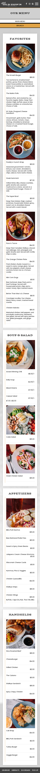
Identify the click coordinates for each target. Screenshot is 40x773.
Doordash (25, 770)
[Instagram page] (29, 4)
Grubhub (6, 770)
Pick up (35, 770)
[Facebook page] (26, 4)
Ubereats (15, 770)
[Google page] (32, 4)
